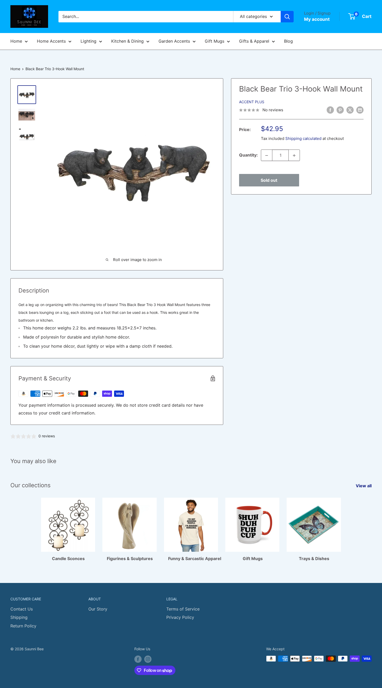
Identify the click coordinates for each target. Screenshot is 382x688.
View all (364, 485)
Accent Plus (251, 102)
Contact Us (21, 609)
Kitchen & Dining (127, 41)
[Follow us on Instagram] (148, 659)
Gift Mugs (214, 41)
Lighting (88, 41)
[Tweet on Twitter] (350, 110)
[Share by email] (360, 110)
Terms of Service (183, 609)
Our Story (97, 609)
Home (16, 41)
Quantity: (248, 155)
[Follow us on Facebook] (138, 659)
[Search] (287, 16)
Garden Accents (174, 41)
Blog (288, 41)
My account (317, 19)
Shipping (19, 617)
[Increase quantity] (294, 155)
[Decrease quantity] (266, 155)
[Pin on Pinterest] (340, 110)
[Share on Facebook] (330, 110)
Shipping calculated (303, 138)
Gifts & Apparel (254, 41)
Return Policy (23, 625)
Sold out (269, 180)
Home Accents (51, 41)
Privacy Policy (180, 617)
